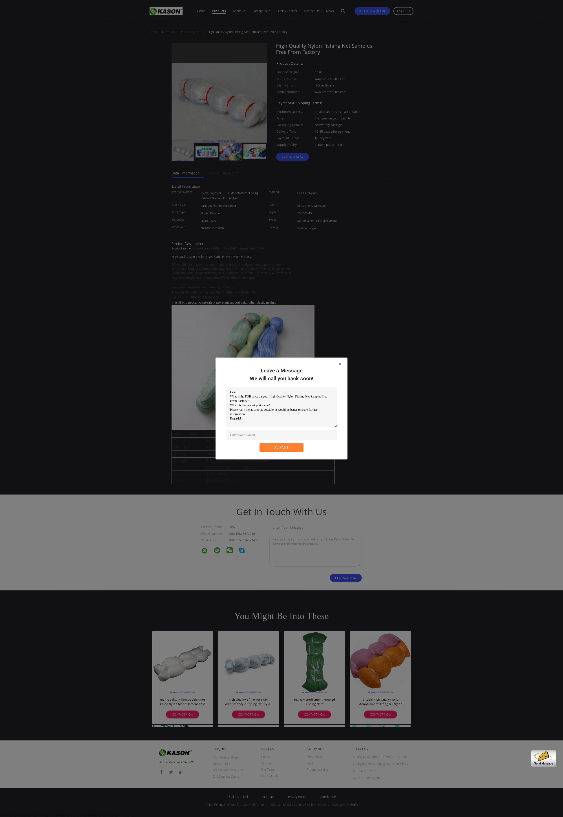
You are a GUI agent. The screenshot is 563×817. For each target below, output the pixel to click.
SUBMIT (281, 447)
